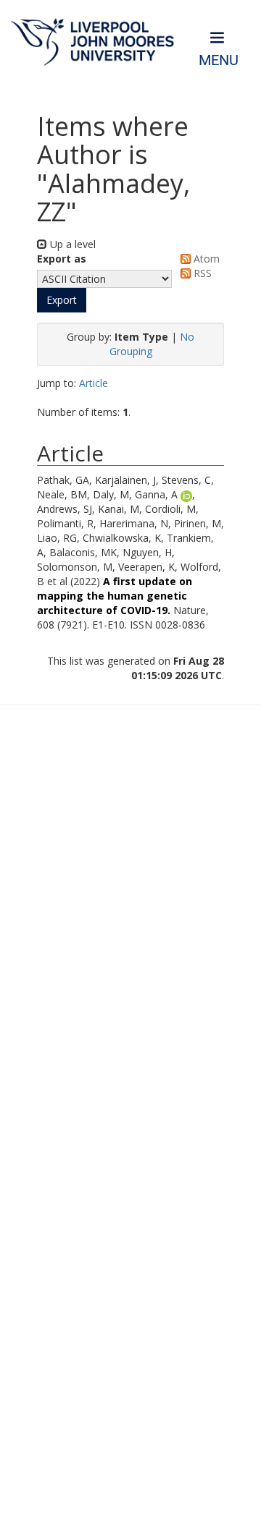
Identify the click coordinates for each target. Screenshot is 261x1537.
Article (93, 383)
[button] (61, 300)
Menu (219, 60)
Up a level (71, 244)
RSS (201, 273)
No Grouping (152, 344)
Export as (61, 258)
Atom (205, 258)
